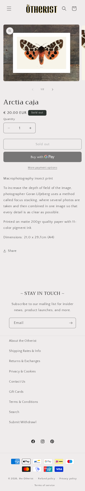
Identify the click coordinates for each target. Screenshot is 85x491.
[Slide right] (53, 89)
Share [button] (12, 251)
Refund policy (46, 478)
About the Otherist (22, 341)
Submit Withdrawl (22, 422)
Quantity (9, 119)
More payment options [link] (42, 167)
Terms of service (44, 485)
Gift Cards (16, 392)
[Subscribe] (71, 323)
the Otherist (26, 478)
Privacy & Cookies (22, 371)
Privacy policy (68, 478)
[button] (9, 9)
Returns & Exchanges (24, 361)
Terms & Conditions (23, 402)
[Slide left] (33, 89)
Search (14, 412)
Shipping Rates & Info (25, 351)
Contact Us (17, 381)
